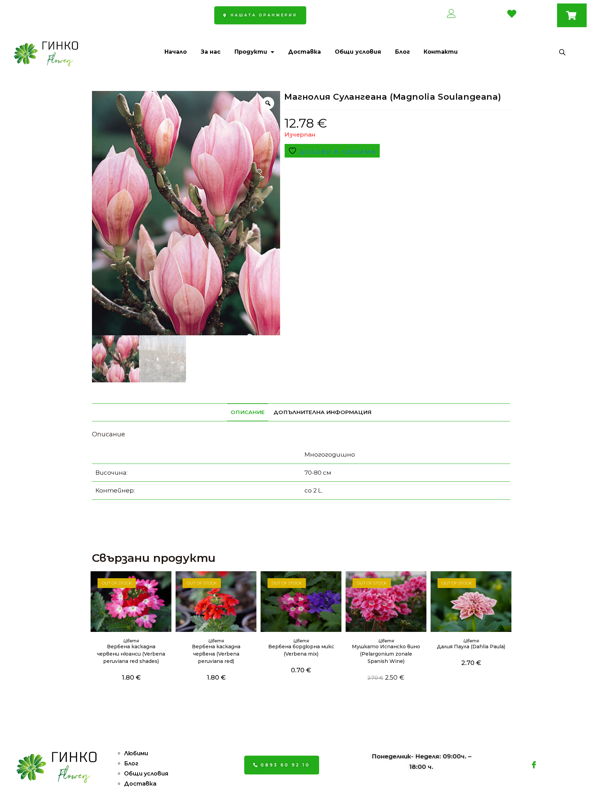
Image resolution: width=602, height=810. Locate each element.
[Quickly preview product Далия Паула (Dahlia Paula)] (508, 583)
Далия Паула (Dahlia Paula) (471, 646)
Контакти (441, 51)
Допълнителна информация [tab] (322, 412)
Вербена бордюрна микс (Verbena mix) (301, 650)
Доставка (304, 51)
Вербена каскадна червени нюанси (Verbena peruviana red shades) (131, 653)
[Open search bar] (562, 52)
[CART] (572, 15)
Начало (175, 51)
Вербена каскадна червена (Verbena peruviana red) (216, 653)
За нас (211, 51)
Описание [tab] (248, 412)
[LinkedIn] (550, 765)
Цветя (131, 640)
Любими (136, 753)
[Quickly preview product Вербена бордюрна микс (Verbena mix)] (338, 583)
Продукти (250, 51)
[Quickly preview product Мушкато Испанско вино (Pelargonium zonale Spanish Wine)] (423, 583)
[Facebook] (534, 765)
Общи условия (358, 51)
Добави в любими (336, 151)
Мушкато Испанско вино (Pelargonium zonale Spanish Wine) (386, 653)
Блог (402, 51)
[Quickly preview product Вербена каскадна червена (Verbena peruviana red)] (253, 583)
